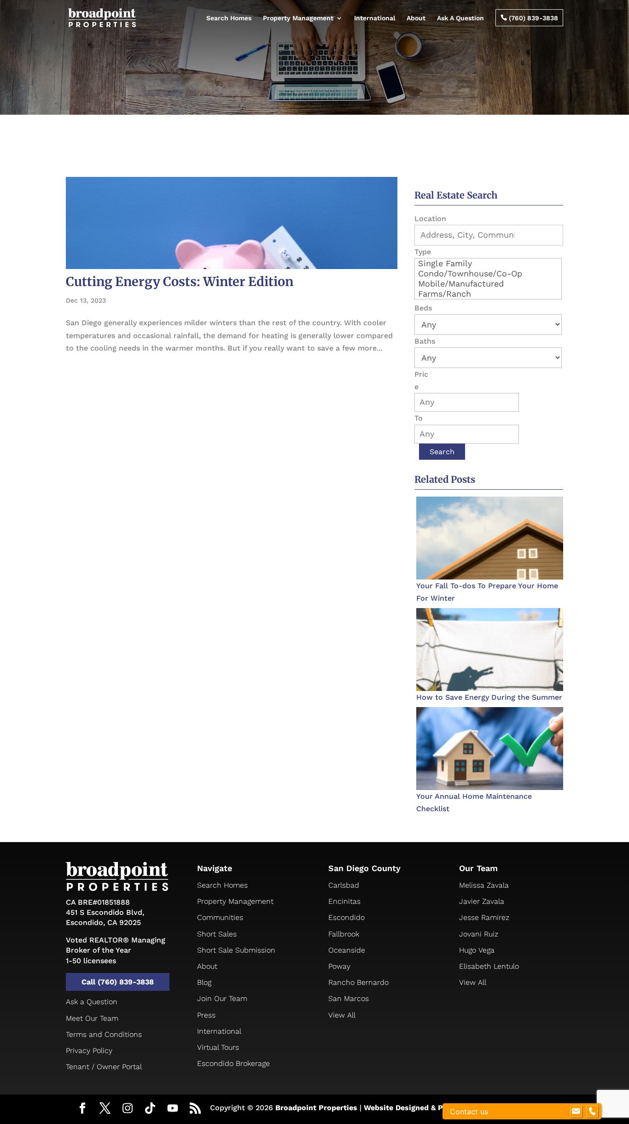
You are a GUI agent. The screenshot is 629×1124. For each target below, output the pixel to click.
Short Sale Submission (236, 950)
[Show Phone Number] (592, 1111)
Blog (204, 982)
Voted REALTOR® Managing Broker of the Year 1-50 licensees (115, 950)
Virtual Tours (218, 1047)
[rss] (195, 1109)
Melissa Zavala (484, 885)
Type (422, 251)
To (418, 418)
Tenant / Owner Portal (104, 1066)
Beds (423, 308)
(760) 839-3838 (529, 18)
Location (430, 218)
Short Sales (217, 934)
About (416, 18)
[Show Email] (576, 1111)
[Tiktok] (150, 1108)
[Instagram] (127, 1108)
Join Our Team (222, 998)
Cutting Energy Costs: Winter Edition (179, 281)
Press (206, 1015)
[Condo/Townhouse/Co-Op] (488, 274)
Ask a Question (91, 1001)
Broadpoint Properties (316, 1107)
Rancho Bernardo (358, 982)
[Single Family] (488, 263)
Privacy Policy (89, 1050)
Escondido (346, 917)
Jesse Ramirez (484, 917)
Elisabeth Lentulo (489, 966)
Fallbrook (343, 934)
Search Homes (228, 18)
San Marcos (348, 998)
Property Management (298, 18)
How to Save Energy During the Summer (489, 697)
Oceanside (346, 950)
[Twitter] (105, 1109)
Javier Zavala (481, 901)
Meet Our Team (92, 1018)
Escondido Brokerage (233, 1063)
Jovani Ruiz (478, 934)
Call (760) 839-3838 (118, 982)
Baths (424, 341)
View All (341, 1015)
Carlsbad (343, 885)
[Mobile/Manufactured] (488, 284)
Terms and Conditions (104, 1034)
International (374, 18)
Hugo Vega (477, 950)
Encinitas (344, 901)
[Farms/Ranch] (488, 294)
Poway (339, 966)
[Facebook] (82, 1109)
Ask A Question (460, 18)
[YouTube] (172, 1108)
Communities (220, 917)
